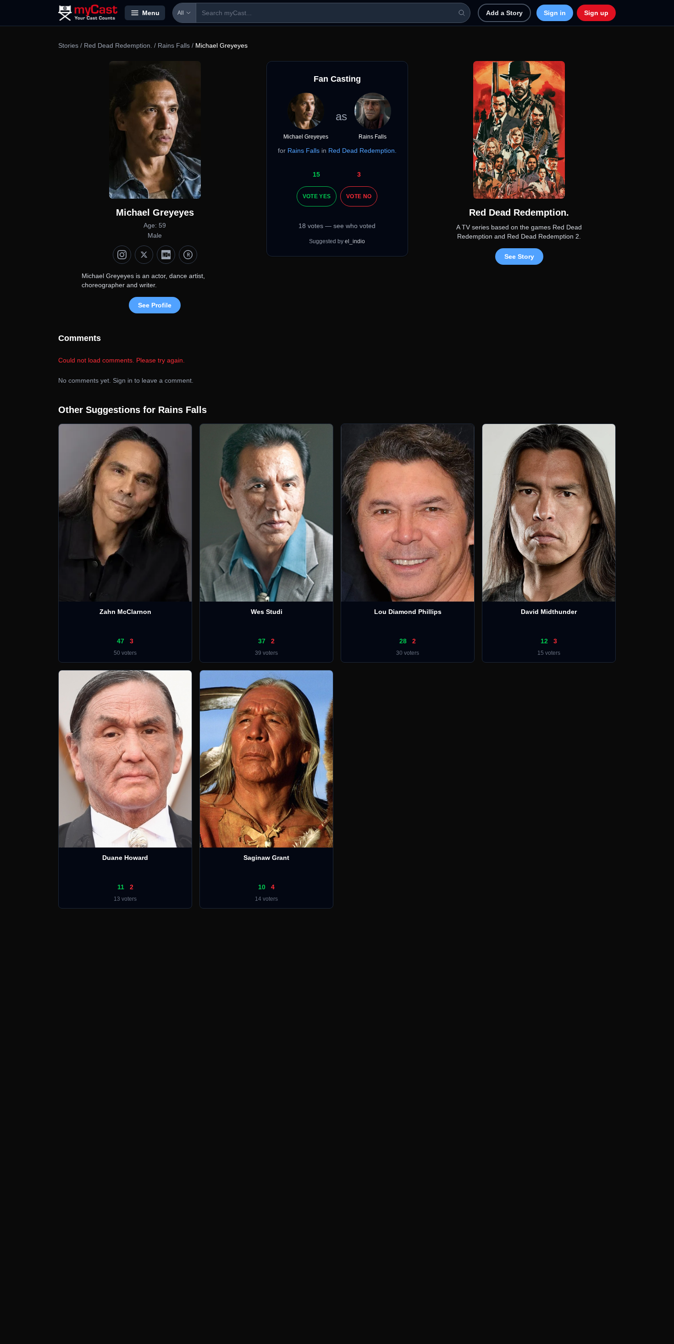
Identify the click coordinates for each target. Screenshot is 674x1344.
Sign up (596, 13)
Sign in (555, 13)
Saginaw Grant (266, 857)
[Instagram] (122, 254)
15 (316, 174)
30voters (407, 653)
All (180, 13)
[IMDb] (166, 254)
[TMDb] (188, 254)
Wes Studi (266, 611)
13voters (125, 899)
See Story (519, 256)
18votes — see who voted (337, 225)
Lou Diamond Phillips (408, 611)
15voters (548, 653)
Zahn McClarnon (125, 611)
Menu (151, 13)
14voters (266, 899)
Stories (68, 45)
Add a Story (504, 13)
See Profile (154, 305)
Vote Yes (317, 196)
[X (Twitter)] (144, 254)
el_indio (355, 241)
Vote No (358, 196)
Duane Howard (125, 857)
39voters (266, 653)
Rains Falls (174, 45)
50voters (125, 653)
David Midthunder (549, 611)
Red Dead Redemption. (118, 45)
